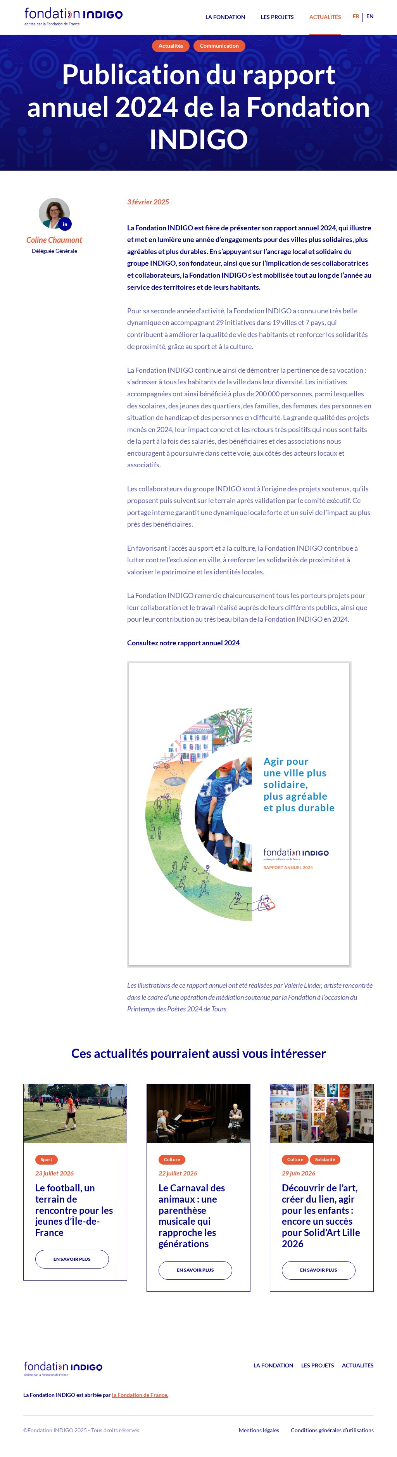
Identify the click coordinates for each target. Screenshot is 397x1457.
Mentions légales (259, 1430)
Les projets (277, 17)
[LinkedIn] (65, 224)
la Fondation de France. (140, 1394)
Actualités (325, 17)
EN (370, 16)
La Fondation (225, 17)
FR (356, 16)
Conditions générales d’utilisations (332, 1430)
